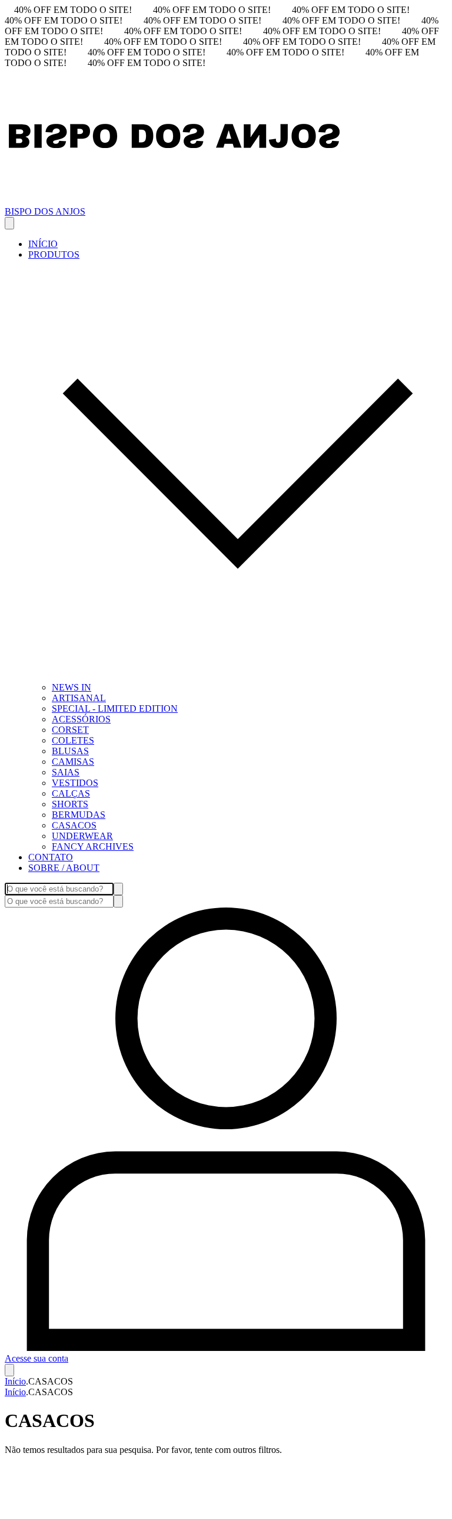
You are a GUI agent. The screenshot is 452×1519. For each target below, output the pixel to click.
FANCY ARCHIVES (93, 846)
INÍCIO (43, 244)
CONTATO (50, 857)
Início (15, 1381)
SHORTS (70, 804)
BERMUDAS (78, 815)
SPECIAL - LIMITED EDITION (115, 708)
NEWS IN (71, 687)
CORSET (70, 730)
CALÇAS (71, 793)
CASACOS (74, 825)
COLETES (73, 740)
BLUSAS (70, 751)
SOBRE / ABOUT (63, 868)
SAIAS (65, 772)
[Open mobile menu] (9, 223)
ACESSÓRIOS (81, 719)
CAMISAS (73, 762)
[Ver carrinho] (9, 1370)
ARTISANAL (79, 698)
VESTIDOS (75, 783)
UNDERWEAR (82, 836)
